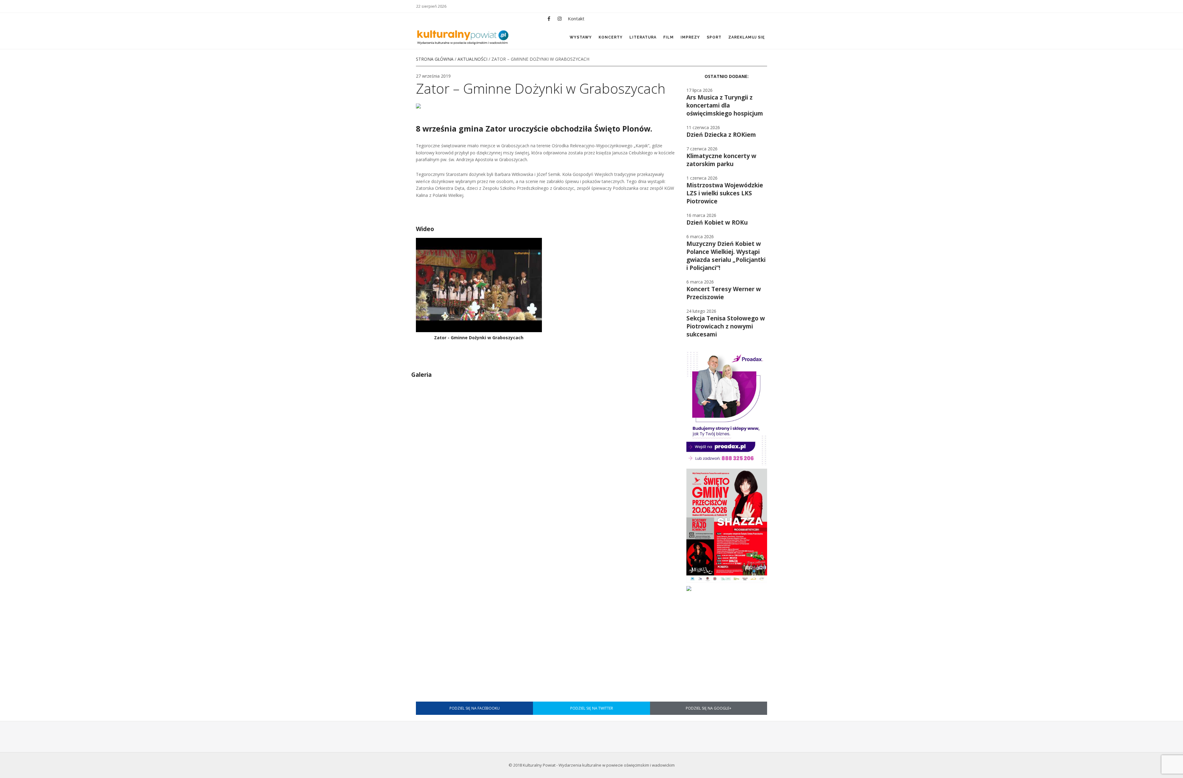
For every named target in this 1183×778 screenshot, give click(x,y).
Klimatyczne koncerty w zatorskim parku (721, 160)
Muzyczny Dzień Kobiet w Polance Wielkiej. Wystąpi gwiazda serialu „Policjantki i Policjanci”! (726, 256)
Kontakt (576, 18)
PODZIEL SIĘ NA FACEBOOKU (474, 708)
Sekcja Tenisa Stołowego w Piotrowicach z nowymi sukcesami (725, 326)
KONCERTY (611, 37)
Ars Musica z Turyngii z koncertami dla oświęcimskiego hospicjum (724, 105)
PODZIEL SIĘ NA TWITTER (591, 708)
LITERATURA (643, 37)
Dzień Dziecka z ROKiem (721, 135)
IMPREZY (690, 37)
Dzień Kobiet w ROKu (717, 222)
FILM (668, 37)
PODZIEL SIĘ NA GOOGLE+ (708, 708)
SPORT (714, 37)
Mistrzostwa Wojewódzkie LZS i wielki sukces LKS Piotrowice (724, 193)
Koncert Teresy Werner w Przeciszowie (723, 293)
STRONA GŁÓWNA (434, 59)
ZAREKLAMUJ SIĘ (746, 37)
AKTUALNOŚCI (472, 59)
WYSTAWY (581, 37)
